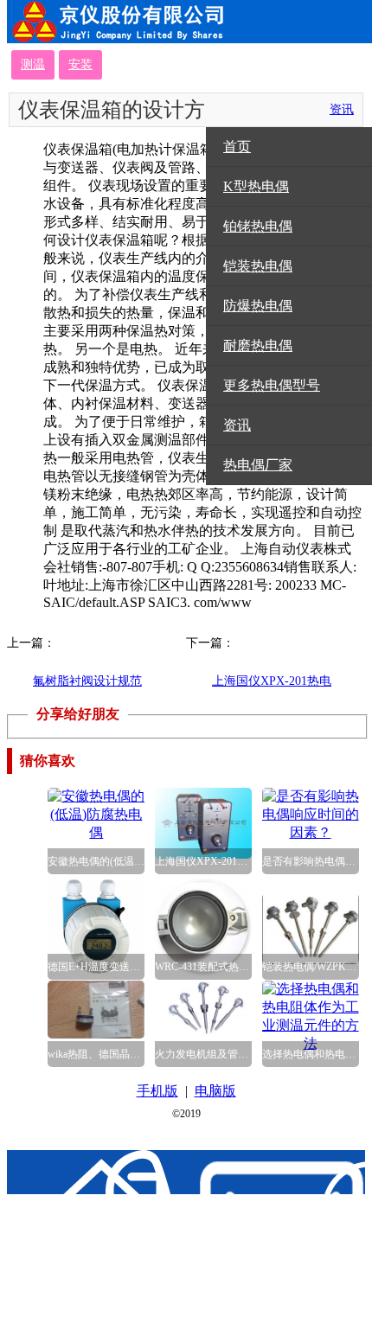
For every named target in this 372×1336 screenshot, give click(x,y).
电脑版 (215, 1091)
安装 (80, 64)
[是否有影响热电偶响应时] (310, 832)
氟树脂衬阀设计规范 (87, 680)
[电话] (117, 1242)
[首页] (27, 1242)
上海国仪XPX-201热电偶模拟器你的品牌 (271, 690)
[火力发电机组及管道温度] (203, 1031)
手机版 (157, 1091)
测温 (33, 64)
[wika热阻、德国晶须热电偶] (96, 1033)
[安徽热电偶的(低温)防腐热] (96, 832)
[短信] (206, 1242)
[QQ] (296, 1242)
